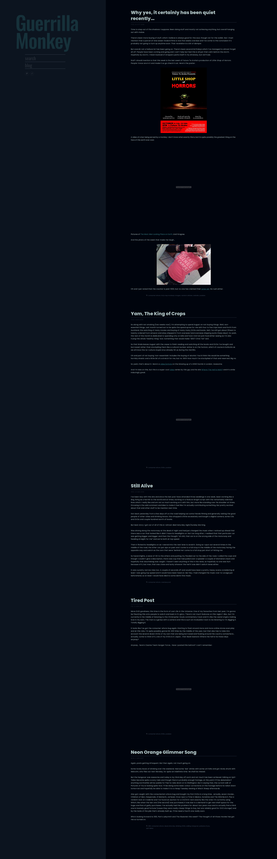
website (196, 295)
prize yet (205, 289)
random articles (186, 295)
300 (149, 826)
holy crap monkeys (168, 295)
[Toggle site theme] (27, 73)
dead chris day (169, 826)
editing (188, 826)
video (172, 369)
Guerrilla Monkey (47, 31)
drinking (178, 826)
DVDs (163, 468)
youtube (202, 295)
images (178, 295)
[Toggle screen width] (32, 73)
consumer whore (154, 295)
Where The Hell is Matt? (212, 369)
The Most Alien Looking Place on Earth (156, 234)
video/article (166, 364)
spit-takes (149, 828)
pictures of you (204, 826)
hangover (195, 826)
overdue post (166, 582)
